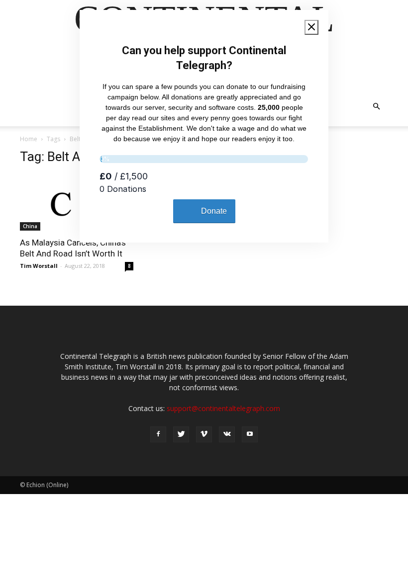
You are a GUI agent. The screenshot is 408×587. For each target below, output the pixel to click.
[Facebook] (158, 434)
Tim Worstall (39, 265)
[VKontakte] (227, 434)
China (30, 226)
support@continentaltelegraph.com (223, 408)
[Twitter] (181, 434)
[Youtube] (250, 434)
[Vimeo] (204, 434)
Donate (214, 211)
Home (28, 139)
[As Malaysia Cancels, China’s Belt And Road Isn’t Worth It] (76, 202)
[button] (376, 106)
